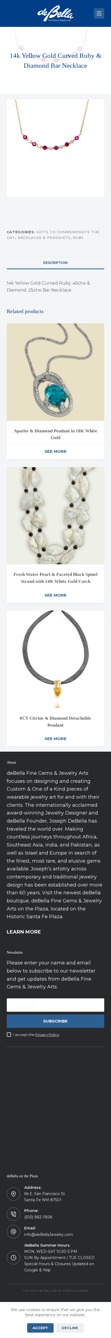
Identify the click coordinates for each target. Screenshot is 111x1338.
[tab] (56, 262)
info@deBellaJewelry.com (48, 1234)
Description (55, 263)
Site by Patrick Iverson (69, 1291)
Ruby (78, 237)
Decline (70, 1328)
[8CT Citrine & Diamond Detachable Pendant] (56, 659)
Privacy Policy (47, 1034)
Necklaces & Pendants (44, 237)
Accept (40, 1328)
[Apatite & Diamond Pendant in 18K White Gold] (56, 372)
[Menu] (99, 13)
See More (55, 451)
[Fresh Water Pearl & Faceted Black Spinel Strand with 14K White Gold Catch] (56, 516)
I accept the (36, 1034)
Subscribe (55, 1021)
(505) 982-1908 (38, 1217)
